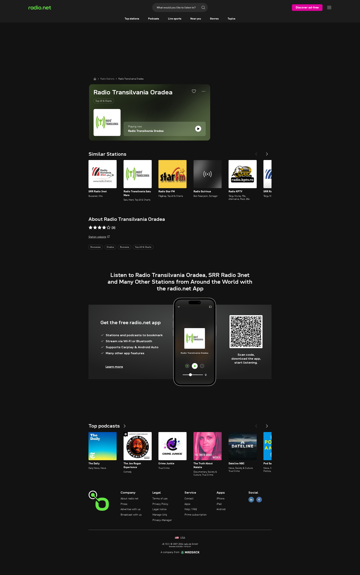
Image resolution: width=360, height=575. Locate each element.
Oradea (110, 247)
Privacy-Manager (162, 520)
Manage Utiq (159, 514)
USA (182, 538)
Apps (187, 504)
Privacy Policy (160, 504)
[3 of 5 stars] (99, 227)
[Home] (94, 78)
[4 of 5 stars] (104, 227)
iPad (219, 504)
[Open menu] (329, 7)
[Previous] (256, 152)
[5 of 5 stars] (108, 227)
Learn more (114, 367)
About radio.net (129, 498)
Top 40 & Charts (103, 101)
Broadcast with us (131, 514)
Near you (195, 18)
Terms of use (159, 498)
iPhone (220, 498)
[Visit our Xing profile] (259, 499)
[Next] (267, 152)
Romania (124, 247)
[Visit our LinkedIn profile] (251, 499)
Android (221, 509)
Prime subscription (195, 514)
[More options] (203, 91)
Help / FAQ (190, 509)
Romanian (95, 247)
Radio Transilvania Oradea (146, 131)
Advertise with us (130, 509)
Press (124, 504)
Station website (97, 237)
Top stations (132, 18)
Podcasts (153, 18)
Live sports (174, 18)
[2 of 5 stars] (95, 227)
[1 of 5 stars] (90, 227)
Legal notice (159, 509)
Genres (214, 18)
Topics (231, 18)
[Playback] (198, 129)
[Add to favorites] (194, 91)
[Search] (203, 7)
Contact (189, 498)
